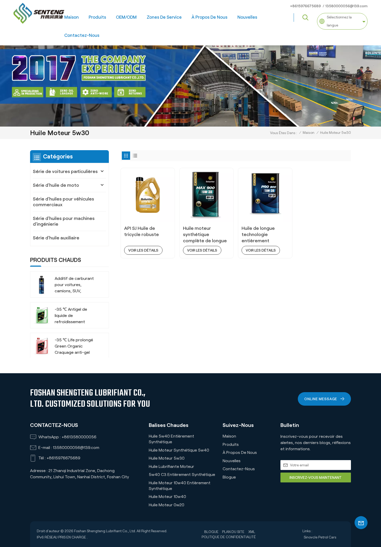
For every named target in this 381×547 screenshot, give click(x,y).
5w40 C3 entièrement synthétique (182, 474)
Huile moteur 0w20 (166, 505)
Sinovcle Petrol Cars (320, 537)
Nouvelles (247, 17)
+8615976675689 (305, 6)
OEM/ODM (126, 17)
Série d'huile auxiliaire (56, 237)
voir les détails (143, 250)
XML (251, 532)
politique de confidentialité (229, 537)
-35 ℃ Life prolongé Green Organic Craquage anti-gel (74, 346)
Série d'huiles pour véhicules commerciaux (63, 201)
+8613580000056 (79, 437)
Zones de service (164, 17)
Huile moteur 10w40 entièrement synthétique (179, 486)
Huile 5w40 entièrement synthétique (171, 439)
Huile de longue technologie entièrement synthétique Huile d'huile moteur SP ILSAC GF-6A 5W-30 (264, 235)
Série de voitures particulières (65, 171)
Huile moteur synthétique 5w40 (179, 450)
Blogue (229, 477)
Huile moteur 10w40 (167, 496)
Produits (97, 17)
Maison (71, 17)
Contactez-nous (81, 35)
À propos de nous (209, 17)
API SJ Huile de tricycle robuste (141, 231)
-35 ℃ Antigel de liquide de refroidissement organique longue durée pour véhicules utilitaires (74, 316)
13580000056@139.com (346, 6)
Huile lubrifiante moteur (171, 466)
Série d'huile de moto (56, 185)
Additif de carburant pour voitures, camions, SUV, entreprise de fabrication (74, 285)
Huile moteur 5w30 (167, 458)
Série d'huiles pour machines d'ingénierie (64, 221)
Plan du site (233, 532)
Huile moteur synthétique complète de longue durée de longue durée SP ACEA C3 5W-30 (205, 235)
